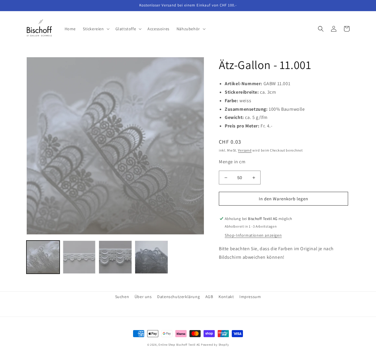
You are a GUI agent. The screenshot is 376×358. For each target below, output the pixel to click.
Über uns (143, 296)
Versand (244, 150)
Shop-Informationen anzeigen (253, 235)
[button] (95, 29)
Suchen (122, 296)
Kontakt (226, 296)
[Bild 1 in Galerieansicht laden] (43, 257)
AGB (209, 296)
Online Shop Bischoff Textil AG (179, 345)
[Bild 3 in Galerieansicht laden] (115, 257)
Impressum (250, 296)
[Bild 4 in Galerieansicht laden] (151, 257)
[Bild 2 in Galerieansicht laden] (79, 257)
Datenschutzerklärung (178, 296)
